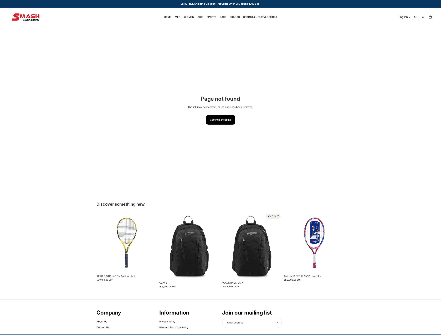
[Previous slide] (101, 242)
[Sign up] (276, 322)
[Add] (214, 274)
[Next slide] (152, 242)
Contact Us (102, 327)
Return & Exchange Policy (173, 327)
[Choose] (151, 267)
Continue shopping (220, 119)
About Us (101, 321)
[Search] (415, 17)
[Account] (423, 17)
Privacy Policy (167, 321)
